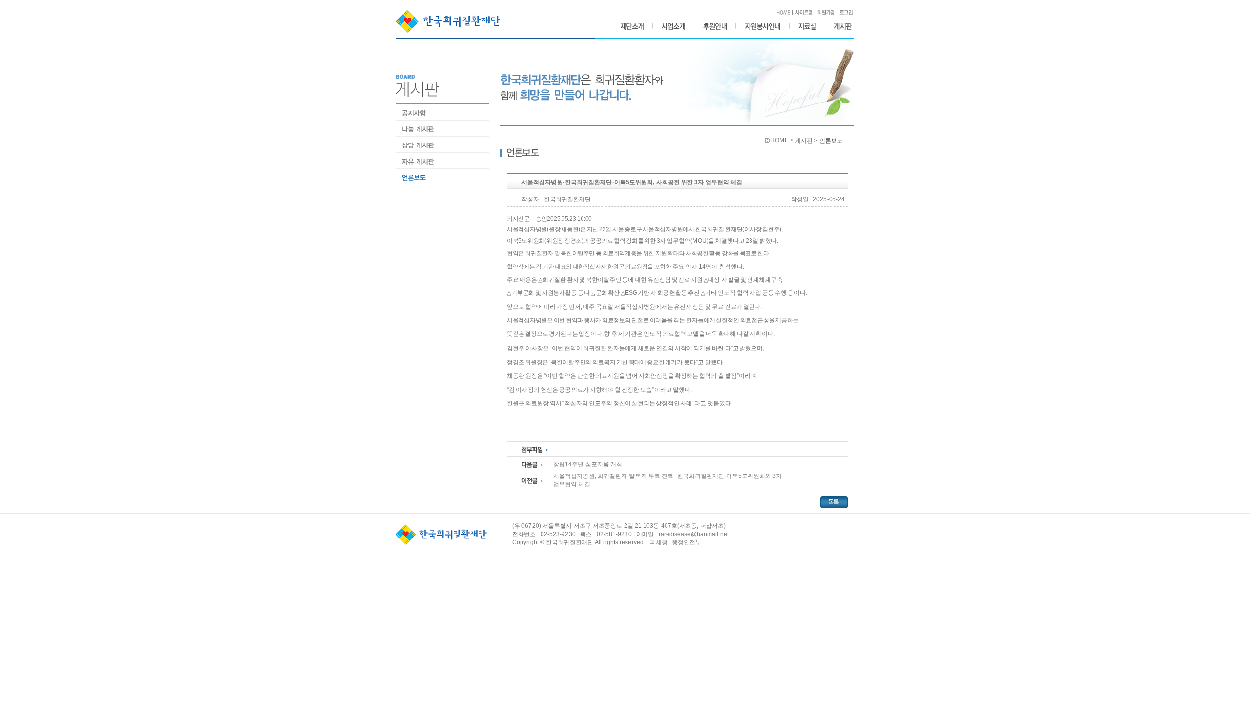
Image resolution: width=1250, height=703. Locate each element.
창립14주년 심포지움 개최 (587, 464)
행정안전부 (687, 542)
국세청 (658, 542)
